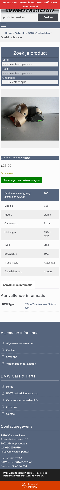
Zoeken (48, 17)
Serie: (5, 59)
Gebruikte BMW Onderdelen (32, 33)
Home (8, 33)
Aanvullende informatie (17, 285)
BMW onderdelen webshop (22, 393)
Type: (5, 69)
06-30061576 (13, 447)
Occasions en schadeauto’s (22, 400)
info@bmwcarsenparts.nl (15, 451)
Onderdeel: (9, 78)
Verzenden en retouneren (21, 364)
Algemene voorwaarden (20, 343)
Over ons (11, 357)
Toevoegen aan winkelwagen (22, 180)
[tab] (17, 284)
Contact (10, 350)
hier (37, 475)
